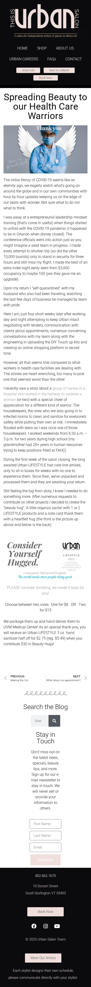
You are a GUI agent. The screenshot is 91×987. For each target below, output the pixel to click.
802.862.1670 (45, 876)
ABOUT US (65, 48)
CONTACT (73, 59)
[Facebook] (34, 926)
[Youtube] (57, 926)
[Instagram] (45, 926)
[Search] (54, 721)
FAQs (51, 59)
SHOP (42, 48)
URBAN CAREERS (23, 59)
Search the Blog (45, 707)
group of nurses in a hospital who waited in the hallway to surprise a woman (44, 394)
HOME (22, 48)
